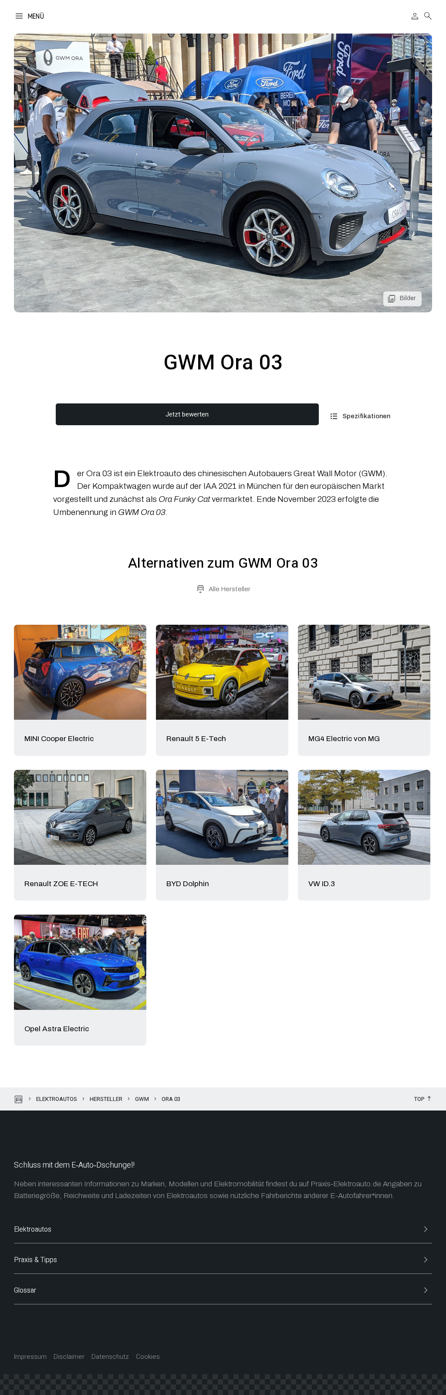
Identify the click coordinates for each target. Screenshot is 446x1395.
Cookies (148, 1357)
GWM (142, 1099)
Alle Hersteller (229, 589)
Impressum (30, 1357)
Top (419, 1099)
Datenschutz (110, 1357)
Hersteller (106, 1099)
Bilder (408, 298)
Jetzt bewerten (187, 414)
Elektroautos (56, 1099)
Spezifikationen (366, 416)
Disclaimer (69, 1357)
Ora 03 (171, 1099)
